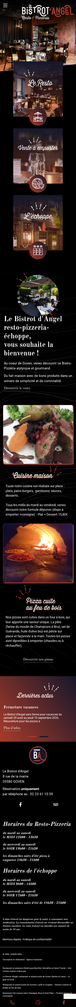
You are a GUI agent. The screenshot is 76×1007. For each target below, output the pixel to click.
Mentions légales (12, 939)
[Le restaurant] (38, 89)
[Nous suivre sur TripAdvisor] (55, 805)
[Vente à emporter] (38, 156)
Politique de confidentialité (37, 939)
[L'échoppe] (38, 222)
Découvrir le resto (17, 388)
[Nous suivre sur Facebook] (20, 805)
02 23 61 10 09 (41, 794)
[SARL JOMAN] (48, 12)
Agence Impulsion (34, 959)
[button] (32, 736)
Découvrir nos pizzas (38, 659)
